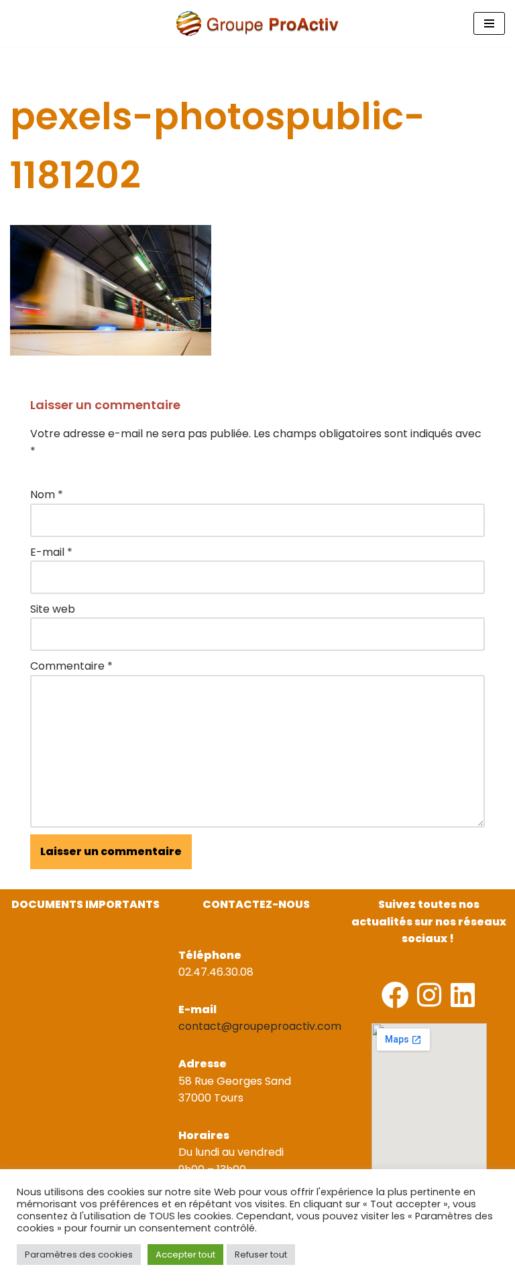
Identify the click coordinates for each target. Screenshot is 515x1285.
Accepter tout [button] (185, 1254)
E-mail (51, 552)
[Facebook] (395, 994)
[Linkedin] (462, 994)
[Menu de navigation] (489, 23)
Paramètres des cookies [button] (79, 1254)
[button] (12, 954)
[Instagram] (429, 994)
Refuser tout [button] (261, 1254)
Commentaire (71, 666)
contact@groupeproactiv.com (259, 1026)
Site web (52, 609)
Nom (46, 494)
